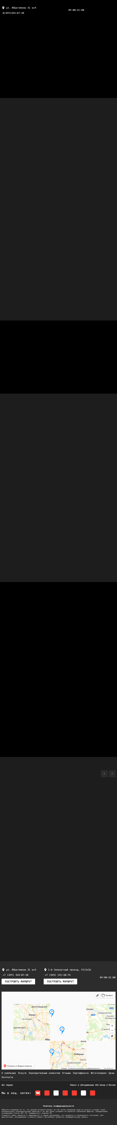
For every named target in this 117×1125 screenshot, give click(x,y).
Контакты (7, 1077)
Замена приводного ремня (77, 521)
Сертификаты (81, 1073)
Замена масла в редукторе (23, 548)
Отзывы (66, 1073)
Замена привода (70, 505)
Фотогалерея (98, 1073)
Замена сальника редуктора (23, 564)
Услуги (22, 1073)
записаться (15, 156)
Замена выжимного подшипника (25, 473)
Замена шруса (13, 440)
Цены (111, 1073)
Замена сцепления (72, 572)
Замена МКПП (68, 481)
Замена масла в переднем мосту (82, 448)
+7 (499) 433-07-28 (15, 975)
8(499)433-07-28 (13, 13)
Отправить (22, 677)
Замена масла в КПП (73, 464)
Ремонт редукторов (17, 556)
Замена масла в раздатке (77, 529)
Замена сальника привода (77, 556)
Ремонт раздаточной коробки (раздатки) (79, 539)
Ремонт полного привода (76, 513)
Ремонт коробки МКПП (74, 489)
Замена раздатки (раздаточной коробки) (26, 539)
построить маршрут (18, 981)
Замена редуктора (72, 548)
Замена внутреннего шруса (23, 497)
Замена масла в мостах (20, 448)
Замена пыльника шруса (20, 513)
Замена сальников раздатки (23, 572)
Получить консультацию (58, 103)
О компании (9, 1073)
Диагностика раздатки (19, 529)
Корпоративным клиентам (44, 1073)
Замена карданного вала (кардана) (84, 456)
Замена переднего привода (23, 505)
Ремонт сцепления (16, 580)
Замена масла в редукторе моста (27, 456)
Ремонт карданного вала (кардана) (29, 464)
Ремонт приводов (15, 521)
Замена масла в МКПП (19, 481)
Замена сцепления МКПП (20, 489)
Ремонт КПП (67, 473)
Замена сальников (72, 564)
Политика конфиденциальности (58, 1106)
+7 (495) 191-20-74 (57, 975)
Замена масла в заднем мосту (80, 440)
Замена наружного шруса (76, 497)
